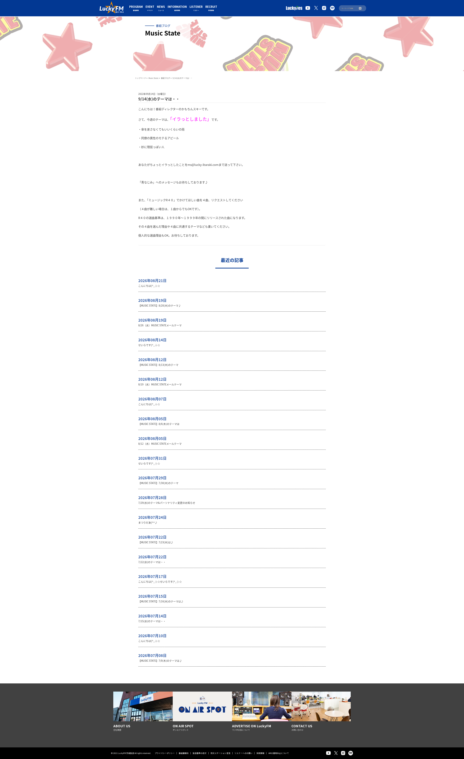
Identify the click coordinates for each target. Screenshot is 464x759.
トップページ (140, 78)
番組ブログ (165, 78)
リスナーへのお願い (243, 753)
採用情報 (260, 753)
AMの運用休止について (278, 753)
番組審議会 (184, 753)
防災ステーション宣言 (221, 753)
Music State (153, 78)
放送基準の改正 (200, 753)
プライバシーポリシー (165, 753)
